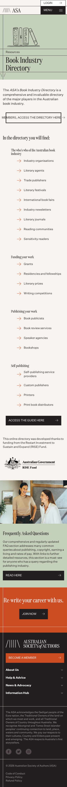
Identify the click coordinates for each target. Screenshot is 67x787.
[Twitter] (18, 751)
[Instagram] (28, 751)
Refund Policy (14, 781)
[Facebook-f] (8, 751)
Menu (48, 10)
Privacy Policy (14, 777)
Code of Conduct (15, 773)
